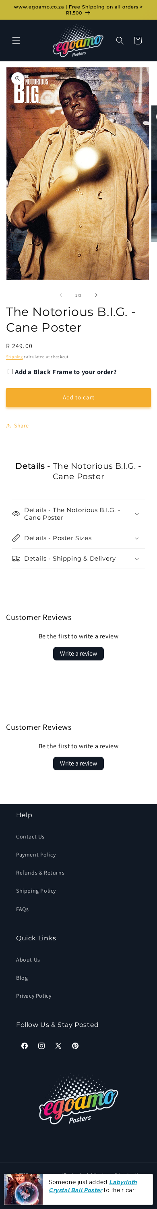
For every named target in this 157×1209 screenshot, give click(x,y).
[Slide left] (61, 295)
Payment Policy (36, 854)
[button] (16, 40)
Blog (22, 977)
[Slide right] (96, 295)
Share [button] (21, 425)
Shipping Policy (36, 890)
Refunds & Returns (40, 872)
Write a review (78, 653)
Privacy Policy (33, 995)
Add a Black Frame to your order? (66, 371)
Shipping (14, 356)
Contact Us (30, 836)
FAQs (22, 909)
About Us (28, 959)
